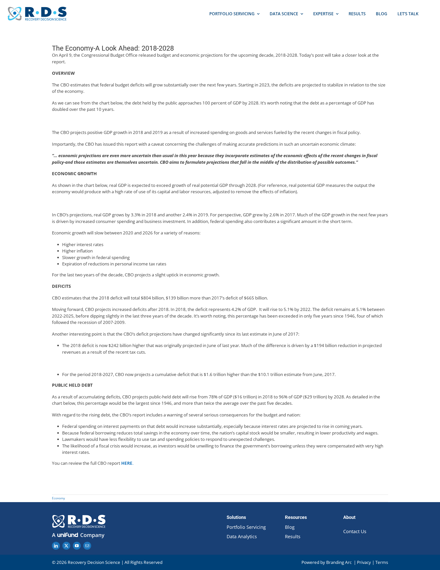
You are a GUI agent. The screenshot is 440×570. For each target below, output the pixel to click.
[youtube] (77, 546)
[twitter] (66, 546)
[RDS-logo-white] (78, 517)
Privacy (364, 562)
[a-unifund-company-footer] (78, 533)
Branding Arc (339, 562)
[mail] (87, 546)
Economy (58, 498)
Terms (381, 562)
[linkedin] (56, 546)
